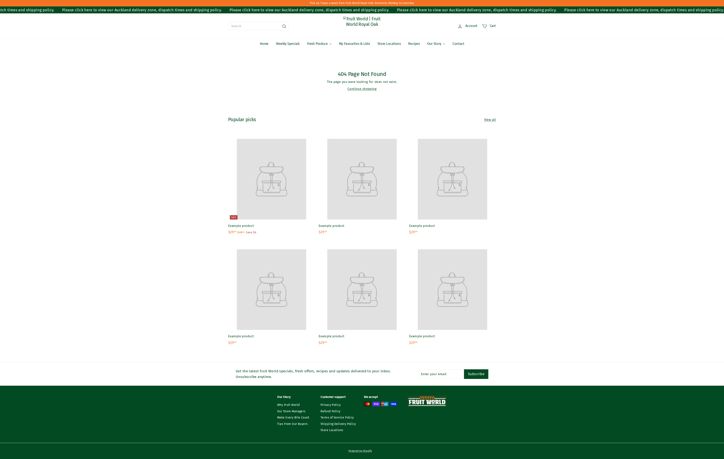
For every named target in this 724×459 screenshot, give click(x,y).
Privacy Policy (331, 405)
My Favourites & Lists (354, 44)
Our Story (434, 44)
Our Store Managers (291, 411)
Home (264, 44)
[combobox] (258, 26)
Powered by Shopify (360, 450)
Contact (458, 44)
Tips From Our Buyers (292, 424)
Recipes (414, 44)
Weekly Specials (288, 44)
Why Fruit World (288, 405)
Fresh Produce (318, 44)
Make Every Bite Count (293, 417)
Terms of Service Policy (337, 417)
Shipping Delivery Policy (338, 424)
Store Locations (389, 44)
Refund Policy (331, 411)
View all (490, 120)
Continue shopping (362, 89)
